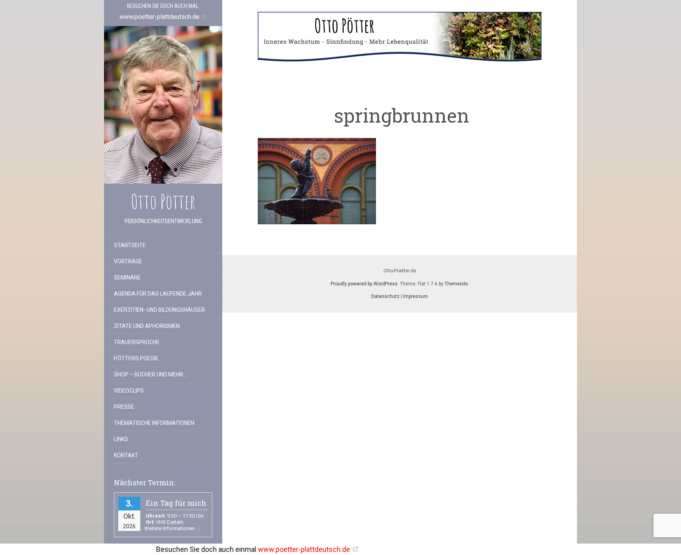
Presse (124, 407)
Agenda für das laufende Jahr (158, 294)
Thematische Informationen (154, 423)
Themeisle (456, 284)
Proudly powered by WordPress (364, 284)
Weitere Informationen (169, 528)
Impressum (415, 296)
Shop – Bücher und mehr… (150, 374)
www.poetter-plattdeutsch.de (264, 549)
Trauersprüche (137, 342)
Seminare (127, 277)
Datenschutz (385, 296)
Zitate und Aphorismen (147, 326)
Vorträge (128, 261)
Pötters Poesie (136, 358)
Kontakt (126, 455)
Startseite (130, 245)
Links (121, 439)
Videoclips (129, 390)
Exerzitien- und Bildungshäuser (159, 310)
